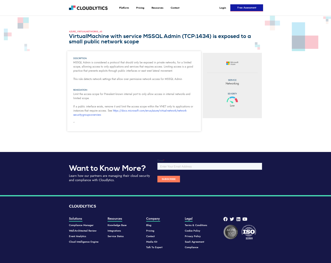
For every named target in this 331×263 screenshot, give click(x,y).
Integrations (114, 231)
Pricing (140, 8)
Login (222, 7)
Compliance (191, 247)
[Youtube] (245, 219)
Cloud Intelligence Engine (83, 242)
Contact (175, 8)
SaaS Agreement (194, 242)
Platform (124, 8)
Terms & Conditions (196, 225)
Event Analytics (77, 236)
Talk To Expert (154, 247)
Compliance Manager (81, 225)
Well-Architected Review (83, 231)
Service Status (116, 236)
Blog (148, 225)
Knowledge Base (117, 225)
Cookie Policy (192, 231)
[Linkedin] (238, 219)
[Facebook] (225, 219)
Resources (157, 8)
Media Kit (151, 242)
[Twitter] (232, 219)
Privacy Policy (193, 236)
